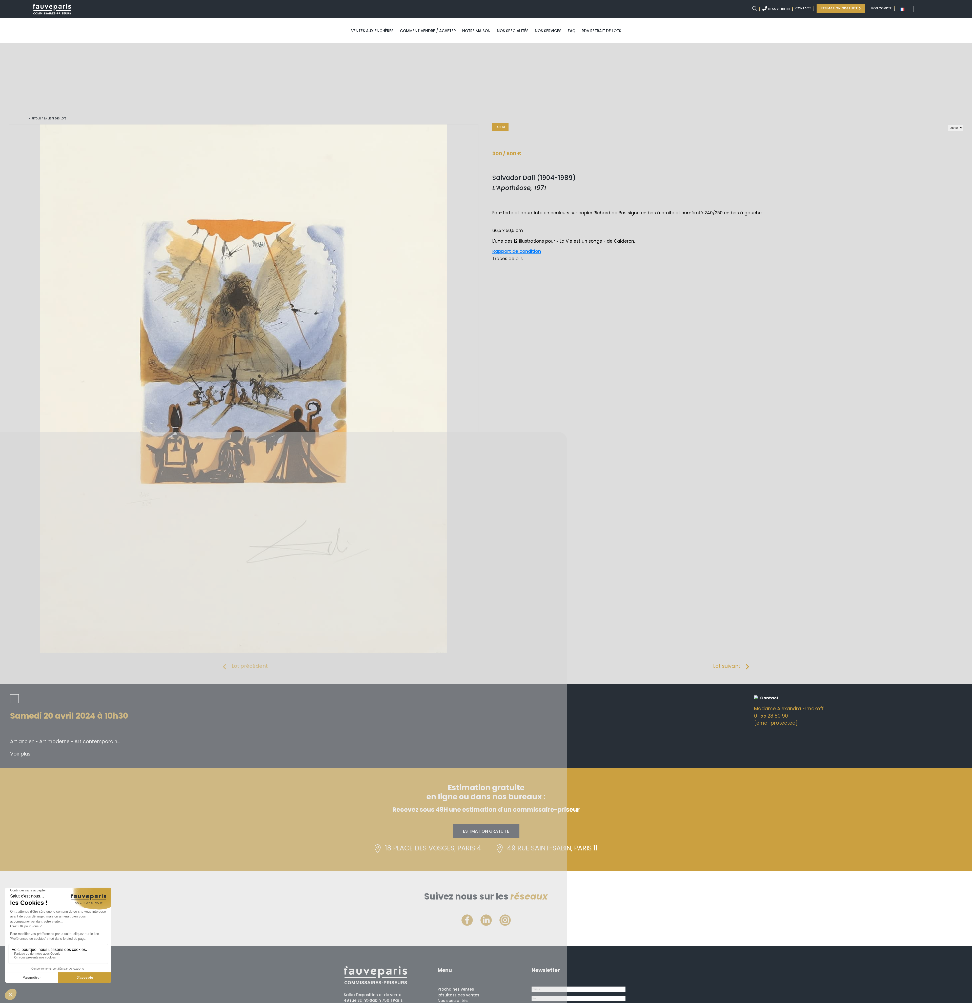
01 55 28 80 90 (779, 9)
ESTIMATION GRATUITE (840, 8)
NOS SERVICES (548, 30)
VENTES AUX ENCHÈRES (372, 30)
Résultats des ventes (458, 995)
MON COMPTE (881, 8)
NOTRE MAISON (476, 30)
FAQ (571, 30)
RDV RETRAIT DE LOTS (601, 30)
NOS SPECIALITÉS (513, 30)
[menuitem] (905, 9)
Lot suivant (726, 666)
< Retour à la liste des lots (48, 118)
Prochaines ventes (456, 989)
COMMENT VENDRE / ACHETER (428, 30)
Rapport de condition (516, 251)
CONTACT (803, 8)
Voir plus (20, 753)
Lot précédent (250, 666)
